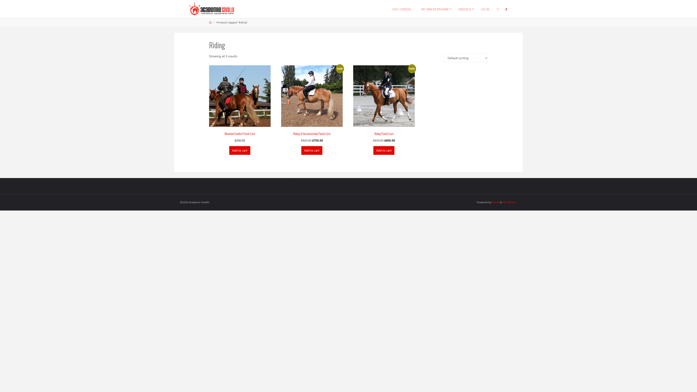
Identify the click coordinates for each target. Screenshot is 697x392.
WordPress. (510, 202)
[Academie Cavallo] (211, 9)
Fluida (495, 202)
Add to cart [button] (239, 150)
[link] (498, 9)
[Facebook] (506, 9)
